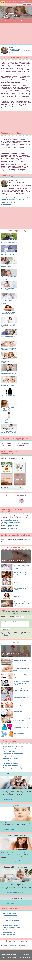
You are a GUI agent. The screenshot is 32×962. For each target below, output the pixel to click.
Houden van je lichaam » (9, 530)
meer (22, 495)
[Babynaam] (6, 486)
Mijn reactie (4, 620)
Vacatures (11, 954)
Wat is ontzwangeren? (9, 751)
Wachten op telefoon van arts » (10, 525)
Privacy (22, 957)
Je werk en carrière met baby (11, 765)
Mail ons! (21, 446)
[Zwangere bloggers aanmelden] (16, 875)
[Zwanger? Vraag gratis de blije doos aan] (13, 505)
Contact (16, 954)
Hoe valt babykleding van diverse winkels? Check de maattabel (20, 690)
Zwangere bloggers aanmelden (13, 892)
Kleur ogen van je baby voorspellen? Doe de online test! (20, 676)
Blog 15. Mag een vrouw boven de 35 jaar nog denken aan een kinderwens (9, 409)
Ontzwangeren (17, 596)
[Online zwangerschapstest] (16, 843)
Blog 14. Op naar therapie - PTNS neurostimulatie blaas (8, 396)
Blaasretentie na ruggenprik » (10, 523)
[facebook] (26, 957)
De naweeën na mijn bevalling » (11, 522)
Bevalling (28, 1)
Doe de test (7, 799)
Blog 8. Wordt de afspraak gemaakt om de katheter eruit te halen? (8, 326)
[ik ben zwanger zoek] (15, 1)
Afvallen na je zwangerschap (11, 758)
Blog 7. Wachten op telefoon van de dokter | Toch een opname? (8, 314)
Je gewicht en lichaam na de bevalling (14, 560)
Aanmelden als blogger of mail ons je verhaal (14, 945)
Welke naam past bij (18, 705)
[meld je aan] (14, 52)
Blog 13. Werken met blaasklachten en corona (7, 384)
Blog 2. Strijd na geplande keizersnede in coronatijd (8, 253)
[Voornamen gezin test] (16, 782)
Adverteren (5, 954)
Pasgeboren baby (7, 20)
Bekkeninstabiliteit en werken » (10, 520)
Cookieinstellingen (15, 957)
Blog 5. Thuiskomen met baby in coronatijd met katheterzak (9, 289)
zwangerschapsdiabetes (8, 144)
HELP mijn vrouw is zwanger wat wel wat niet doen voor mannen (21, 683)
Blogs (10, 1)
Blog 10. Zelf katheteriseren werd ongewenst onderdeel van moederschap (8, 349)
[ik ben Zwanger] (1, 20)
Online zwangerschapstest (11, 861)
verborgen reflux (10, 164)
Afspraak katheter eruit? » (9, 528)
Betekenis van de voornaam (20, 697)
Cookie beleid (5, 957)
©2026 (21, 954)
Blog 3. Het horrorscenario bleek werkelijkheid (8, 265)
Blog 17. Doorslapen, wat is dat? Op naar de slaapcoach (8, 432)
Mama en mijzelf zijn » (8, 527)
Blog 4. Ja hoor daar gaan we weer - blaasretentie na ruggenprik (9, 278)
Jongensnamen (8, 829)
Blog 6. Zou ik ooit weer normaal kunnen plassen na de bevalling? (9, 302)
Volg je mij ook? (15, 49)
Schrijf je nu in (13, 50)
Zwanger (22, 1)
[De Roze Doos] (21, 504)
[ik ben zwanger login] (13, 1)
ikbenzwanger (2, 2)
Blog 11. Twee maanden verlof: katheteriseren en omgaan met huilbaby (9, 361)
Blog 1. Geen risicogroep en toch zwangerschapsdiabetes (9, 241)
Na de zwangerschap (17, 20)
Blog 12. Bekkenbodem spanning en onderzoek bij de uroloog (9, 373)
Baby (6, 1)
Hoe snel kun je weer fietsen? (11, 763)
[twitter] (29, 957)
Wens (17, 1)
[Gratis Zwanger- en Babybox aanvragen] (5, 505)
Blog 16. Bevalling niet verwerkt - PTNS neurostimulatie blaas (7, 421)
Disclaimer (27, 954)
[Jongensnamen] (16, 813)
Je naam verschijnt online (8, 616)
